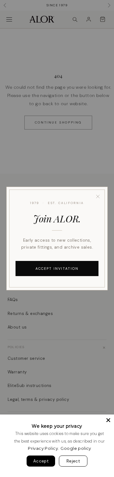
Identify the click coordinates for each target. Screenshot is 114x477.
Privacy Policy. (43, 448)
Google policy (75, 448)
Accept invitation (57, 268)
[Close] (97, 196)
